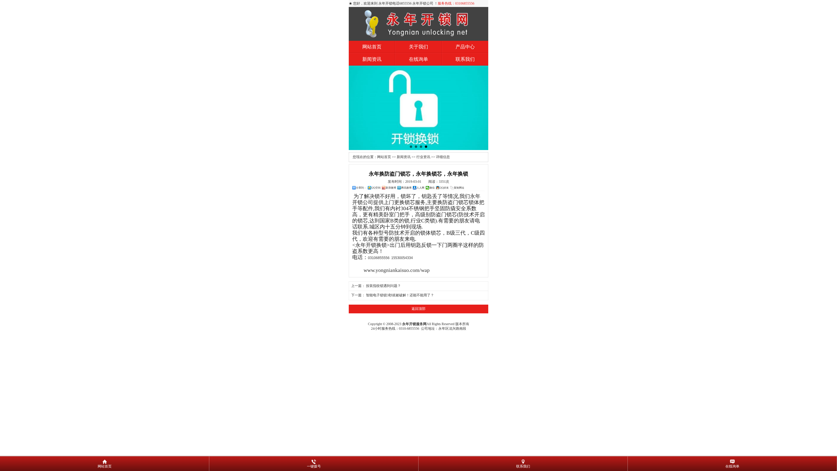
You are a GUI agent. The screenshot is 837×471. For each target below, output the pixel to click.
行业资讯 (423, 157)
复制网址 (459, 187)
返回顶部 (418, 309)
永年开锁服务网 (414, 324)
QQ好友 (444, 187)
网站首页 (371, 46)
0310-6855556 (409, 328)
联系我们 (465, 59)
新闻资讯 (371, 59)
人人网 (420, 187)
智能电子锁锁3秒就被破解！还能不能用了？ (400, 295)
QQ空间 (376, 187)
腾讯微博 (406, 187)
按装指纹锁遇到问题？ (383, 286)
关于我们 (418, 46)
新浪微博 (391, 187)
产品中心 (465, 46)
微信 (432, 187)
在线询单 (418, 59)
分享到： (361, 187)
